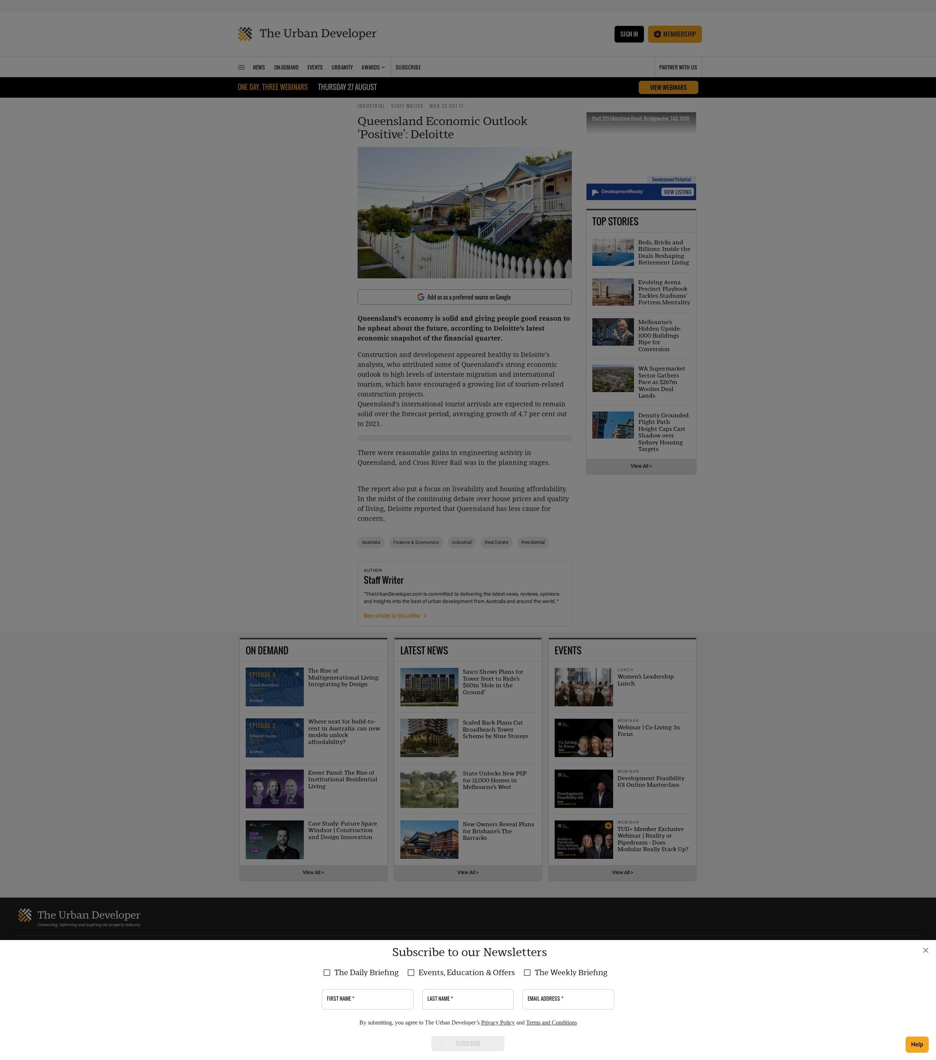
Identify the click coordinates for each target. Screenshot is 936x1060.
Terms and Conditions (551, 1022)
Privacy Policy (498, 1022)
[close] (925, 950)
